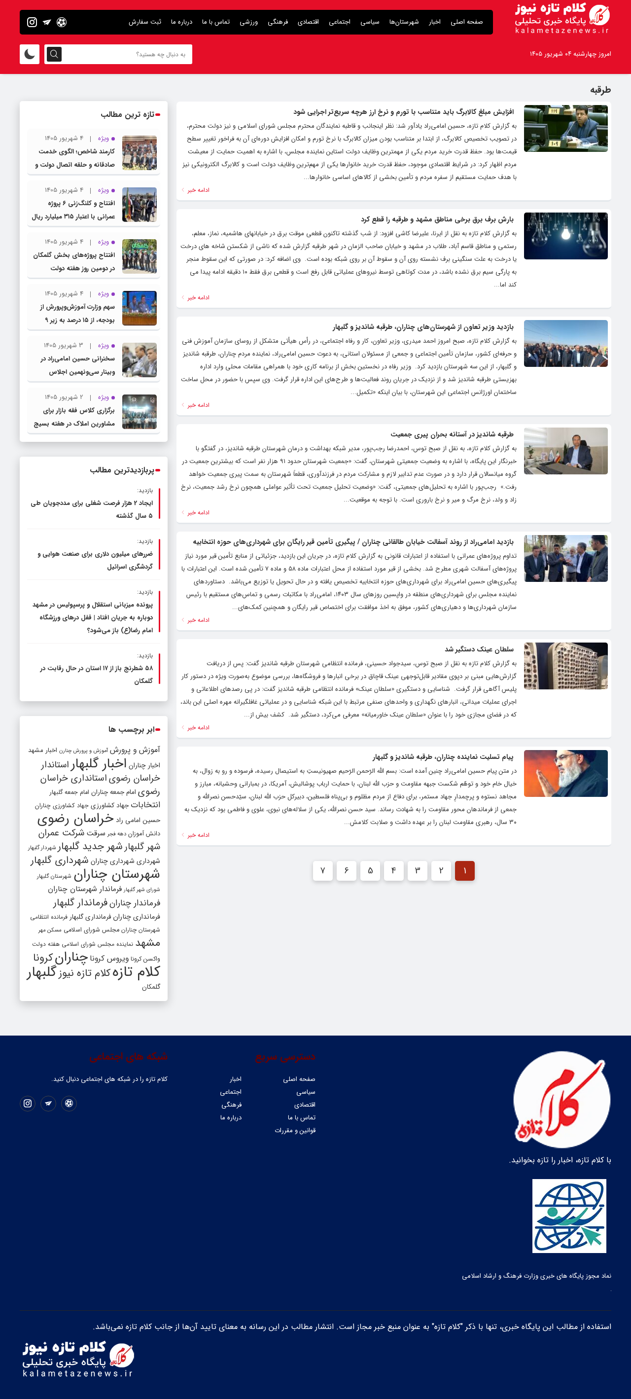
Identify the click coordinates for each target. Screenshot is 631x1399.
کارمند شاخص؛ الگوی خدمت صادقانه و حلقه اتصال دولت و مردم (75, 164)
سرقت (95, 833)
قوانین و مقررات (295, 1130)
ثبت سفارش (145, 22)
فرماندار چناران (134, 903)
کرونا (43, 958)
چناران (71, 957)
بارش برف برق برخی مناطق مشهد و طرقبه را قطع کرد (437, 219)
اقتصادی (308, 22)
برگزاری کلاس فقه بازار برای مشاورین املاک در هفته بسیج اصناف (74, 423)
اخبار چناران (144, 765)
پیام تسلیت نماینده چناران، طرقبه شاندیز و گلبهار (443, 757)
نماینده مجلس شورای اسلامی (97, 944)
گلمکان (151, 987)
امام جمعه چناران (113, 792)
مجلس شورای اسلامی (91, 930)
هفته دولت (46, 944)
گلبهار (42, 972)
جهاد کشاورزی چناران (62, 806)
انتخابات (145, 805)
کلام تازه (136, 972)
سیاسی (370, 22)
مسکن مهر (50, 930)
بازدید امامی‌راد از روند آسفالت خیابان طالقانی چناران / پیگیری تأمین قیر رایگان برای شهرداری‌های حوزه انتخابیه (353, 542)
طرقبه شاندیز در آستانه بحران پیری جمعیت (452, 434)
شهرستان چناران (116, 874)
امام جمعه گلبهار (69, 792)
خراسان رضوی (75, 818)
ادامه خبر (198, 190)
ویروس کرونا (109, 958)
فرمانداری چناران (136, 916)
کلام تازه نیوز (84, 973)
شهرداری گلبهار (60, 860)
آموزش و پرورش (135, 750)
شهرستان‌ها (404, 22)
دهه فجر (116, 833)
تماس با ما (216, 22)
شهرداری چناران (113, 861)
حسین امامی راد (138, 820)
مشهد (147, 942)
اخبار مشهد (42, 750)
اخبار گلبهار (99, 763)
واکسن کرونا (145, 959)
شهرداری (148, 861)
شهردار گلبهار (42, 847)
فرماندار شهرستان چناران (85, 889)
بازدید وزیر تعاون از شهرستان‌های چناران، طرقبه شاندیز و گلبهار (423, 327)
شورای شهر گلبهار (142, 890)
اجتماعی (340, 22)
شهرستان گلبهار (54, 876)
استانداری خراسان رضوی (100, 785)
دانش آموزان (144, 834)
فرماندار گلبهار (80, 903)
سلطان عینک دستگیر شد (479, 649)
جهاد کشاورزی (110, 805)
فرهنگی (278, 22)
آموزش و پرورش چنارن (83, 751)
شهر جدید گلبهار (90, 847)
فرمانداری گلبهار (90, 917)
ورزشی (249, 22)
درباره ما (181, 22)
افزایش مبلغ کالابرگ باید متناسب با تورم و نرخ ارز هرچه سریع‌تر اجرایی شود (403, 112)
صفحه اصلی (467, 22)
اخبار (435, 22)
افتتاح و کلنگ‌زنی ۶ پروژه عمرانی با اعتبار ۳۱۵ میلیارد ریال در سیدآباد (73, 216)
